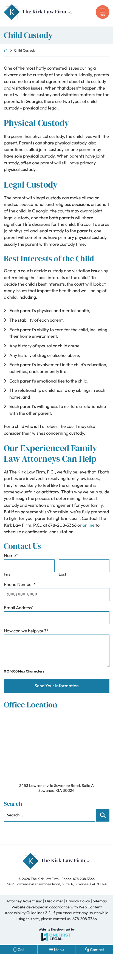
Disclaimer (54, 901)
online (89, 525)
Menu (102, 15)
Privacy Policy (78, 901)
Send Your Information (57, 685)
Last (62, 574)
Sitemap (100, 901)
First (8, 574)
